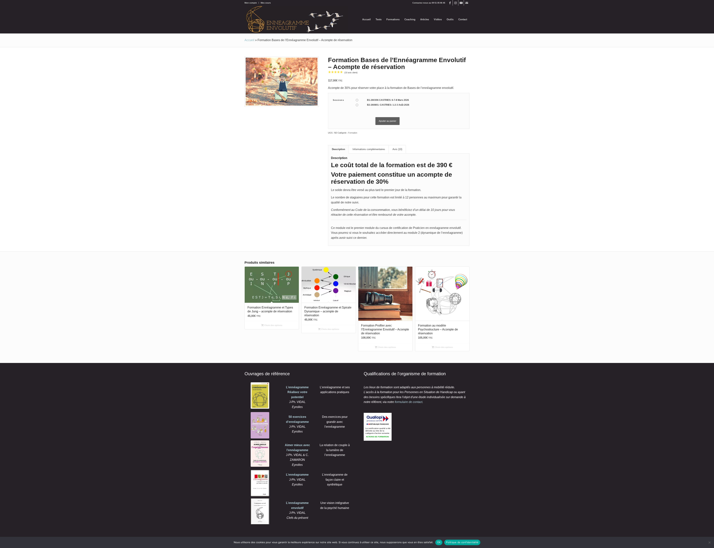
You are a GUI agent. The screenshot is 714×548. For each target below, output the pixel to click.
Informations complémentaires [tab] (369, 149)
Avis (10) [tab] (397, 149)
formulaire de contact (408, 402)
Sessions (338, 100)
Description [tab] (338, 149)
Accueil (249, 40)
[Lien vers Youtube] (461, 3)
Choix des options (273, 325)
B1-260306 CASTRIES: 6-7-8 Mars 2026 (388, 100)
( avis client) (351, 72)
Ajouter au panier (387, 121)
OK (439, 542)
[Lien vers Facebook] (450, 3)
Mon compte (251, 3)
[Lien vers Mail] (466, 3)
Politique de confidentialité (462, 542)
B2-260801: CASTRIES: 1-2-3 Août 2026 (388, 105)
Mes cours (266, 3)
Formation (352, 133)
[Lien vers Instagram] (455, 3)
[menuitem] (252, 3)
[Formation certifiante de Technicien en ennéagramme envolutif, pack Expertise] (282, 82)
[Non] (709, 542)
